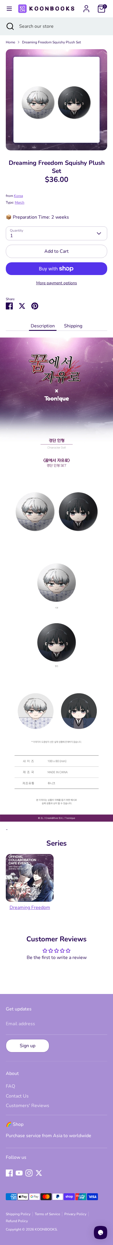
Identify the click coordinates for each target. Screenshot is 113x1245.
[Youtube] (19, 1173)
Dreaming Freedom (30, 907)
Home (10, 42)
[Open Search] (9, 26)
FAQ (10, 1086)
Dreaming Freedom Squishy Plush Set (51, 42)
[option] (56, 99)
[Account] (86, 6)
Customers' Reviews (27, 1105)
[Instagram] (28, 1173)
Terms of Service (47, 1214)
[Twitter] (38, 1173)
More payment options (56, 283)
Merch (19, 202)
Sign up (27, 1046)
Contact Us (17, 1096)
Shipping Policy (18, 1214)
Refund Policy (17, 1221)
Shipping (73, 326)
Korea (18, 195)
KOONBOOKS (46, 1229)
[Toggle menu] (8, 8)
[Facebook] (9, 1173)
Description (43, 326)
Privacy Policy (75, 1214)
